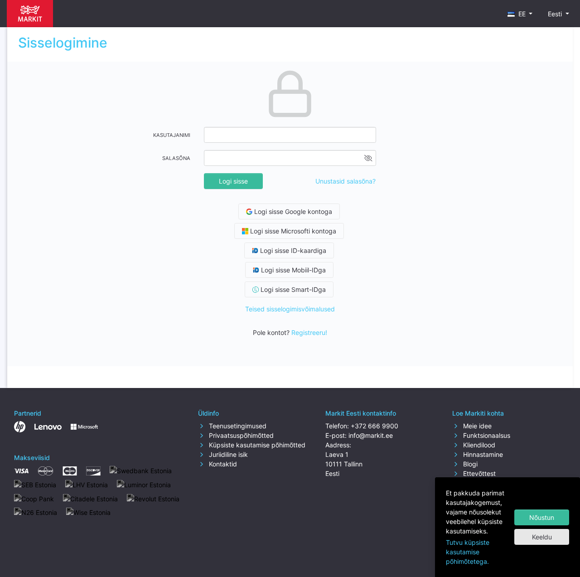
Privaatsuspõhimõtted (240, 435)
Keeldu (542, 537)
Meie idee (476, 426)
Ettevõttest (478, 473)
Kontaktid (222, 464)
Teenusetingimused (236, 426)
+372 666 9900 (374, 426)
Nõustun (541, 517)
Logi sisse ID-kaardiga (292, 250)
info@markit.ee (370, 435)
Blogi (469, 464)
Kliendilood (478, 445)
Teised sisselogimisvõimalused (290, 309)
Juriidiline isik (227, 454)
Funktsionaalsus (485, 435)
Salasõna (176, 158)
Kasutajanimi (171, 135)
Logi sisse (233, 181)
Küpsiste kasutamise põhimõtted (256, 445)
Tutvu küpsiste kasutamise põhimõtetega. (467, 551)
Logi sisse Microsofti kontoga (292, 231)
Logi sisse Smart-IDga (292, 289)
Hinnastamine (482, 454)
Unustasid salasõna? (345, 181)
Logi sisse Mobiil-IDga (292, 270)
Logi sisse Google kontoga (292, 211)
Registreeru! (309, 332)
